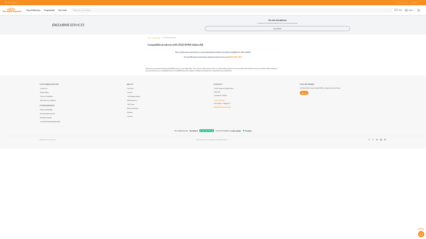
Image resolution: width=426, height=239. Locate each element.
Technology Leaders (133, 96)
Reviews (130, 112)
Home (149, 38)
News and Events (132, 108)
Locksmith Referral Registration (50, 121)
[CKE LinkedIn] (381, 139)
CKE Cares (130, 104)
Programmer (49, 10)
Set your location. (12, 2)
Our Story (130, 88)
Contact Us (43, 88)
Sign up (304, 93)
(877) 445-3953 (235, 57)
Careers (129, 92)
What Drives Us (132, 100)
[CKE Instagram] (373, 139)
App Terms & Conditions (48, 100)
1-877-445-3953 (219, 100)
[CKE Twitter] (377, 139)
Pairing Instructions (401, 2)
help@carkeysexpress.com (222, 107)
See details (277, 28)
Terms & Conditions (46, 96)
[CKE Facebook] (369, 139)
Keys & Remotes (33, 10)
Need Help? (414, 2)
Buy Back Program (46, 118)
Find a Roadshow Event (47, 114)
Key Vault (62, 10)
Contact (130, 116)
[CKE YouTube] (385, 139)
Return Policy (44, 92)
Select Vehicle (157, 38)
